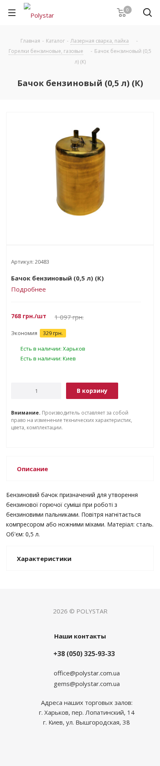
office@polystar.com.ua (87, 673)
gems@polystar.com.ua (87, 683)
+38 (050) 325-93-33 (84, 653)
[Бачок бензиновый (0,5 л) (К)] (80, 172)
